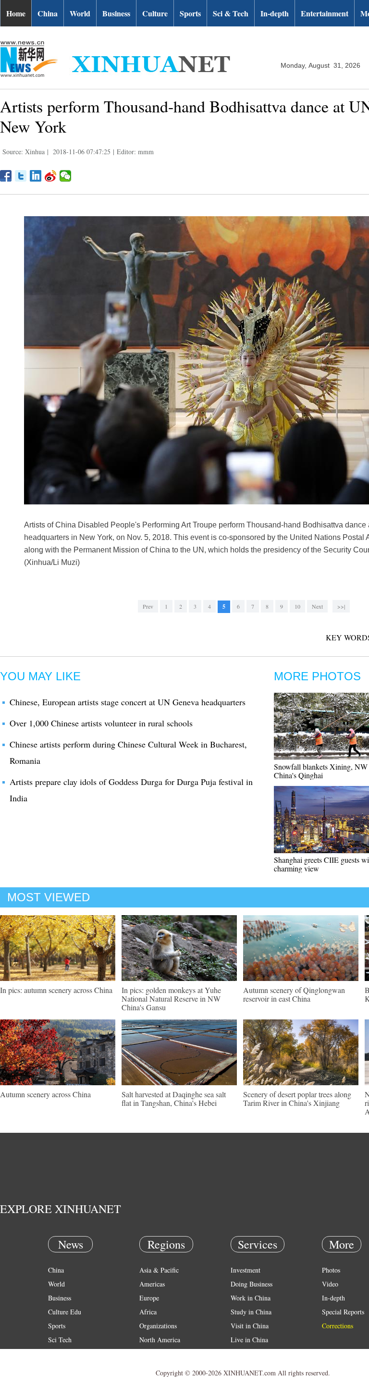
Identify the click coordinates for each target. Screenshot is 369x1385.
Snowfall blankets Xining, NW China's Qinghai (321, 770)
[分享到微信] (66, 176)
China (47, 13)
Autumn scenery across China (45, 1094)
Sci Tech (60, 1339)
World (80, 13)
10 (297, 606)
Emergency (246, 1353)
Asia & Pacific (159, 1270)
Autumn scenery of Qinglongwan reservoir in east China (294, 994)
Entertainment (324, 13)
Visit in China (250, 1325)
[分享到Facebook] (6, 176)
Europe (149, 1297)
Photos (331, 1270)
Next (317, 606)
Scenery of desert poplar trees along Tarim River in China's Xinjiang (297, 1098)
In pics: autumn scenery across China (56, 990)
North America (159, 1339)
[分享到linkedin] (36, 176)
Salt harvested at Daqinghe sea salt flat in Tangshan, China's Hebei (174, 1098)
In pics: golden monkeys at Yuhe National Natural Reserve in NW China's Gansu (171, 998)
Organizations (158, 1325)
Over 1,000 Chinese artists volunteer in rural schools (101, 723)
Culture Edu (64, 1311)
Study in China (251, 1311)
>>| (341, 606)
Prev (148, 606)
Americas (152, 1283)
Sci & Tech (230, 13)
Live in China (249, 1339)
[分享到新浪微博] (51, 176)
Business (116, 13)
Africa (148, 1311)
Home (15, 13)
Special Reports (343, 1311)
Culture (155, 13)
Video (330, 1283)
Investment (245, 1270)
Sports (190, 13)
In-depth (274, 13)
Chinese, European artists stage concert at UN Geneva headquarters (128, 702)
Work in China (251, 1297)
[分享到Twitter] (21, 176)
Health (57, 1353)
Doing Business (251, 1283)
